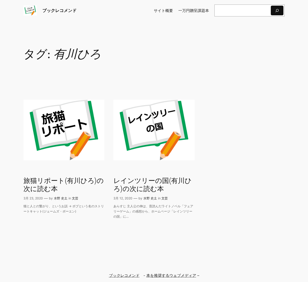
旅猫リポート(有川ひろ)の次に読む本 (63, 185)
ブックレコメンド (59, 10)
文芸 (75, 198)
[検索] (277, 10)
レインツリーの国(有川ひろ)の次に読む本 (152, 185)
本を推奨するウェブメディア (171, 275)
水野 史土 (60, 198)
